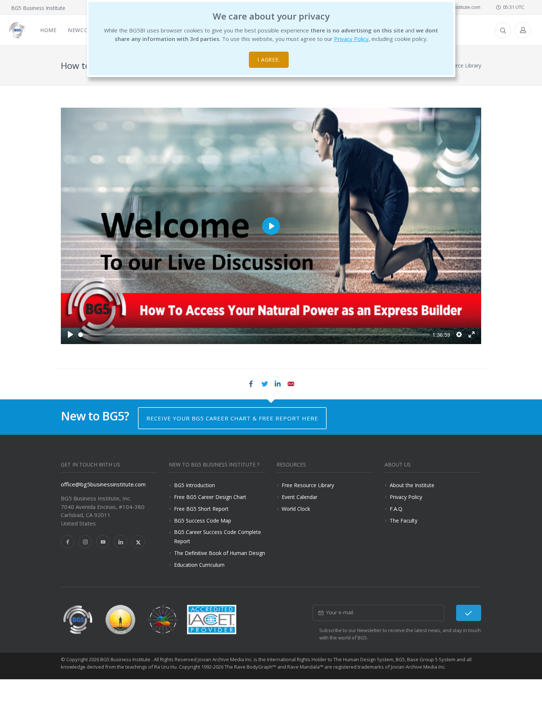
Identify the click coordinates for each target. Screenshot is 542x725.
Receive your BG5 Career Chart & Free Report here (232, 418)
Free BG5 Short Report (201, 508)
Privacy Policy (351, 38)
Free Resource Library (308, 485)
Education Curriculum (199, 564)
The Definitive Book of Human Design (219, 552)
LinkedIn (278, 384)
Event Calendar (299, 496)
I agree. (269, 59)
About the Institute (412, 485)
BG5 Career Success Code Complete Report (217, 536)
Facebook (251, 384)
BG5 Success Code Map (202, 520)
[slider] (254, 334)
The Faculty (403, 520)
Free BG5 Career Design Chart (210, 496)
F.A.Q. (396, 508)
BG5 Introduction (194, 485)
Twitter (264, 384)
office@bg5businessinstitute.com (103, 484)
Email (291, 384)
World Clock (296, 508)
